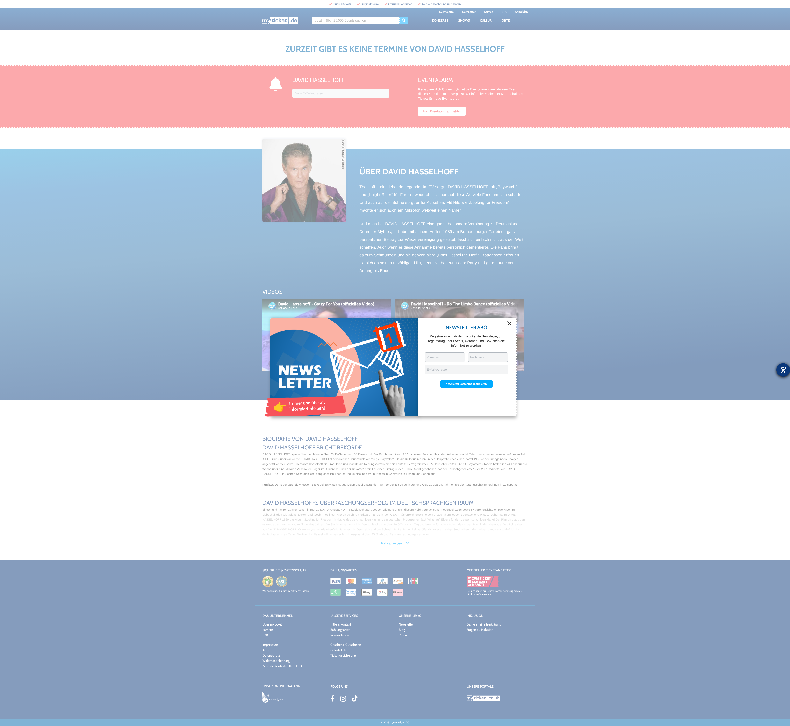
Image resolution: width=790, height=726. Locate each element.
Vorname (433, 357)
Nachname (477, 357)
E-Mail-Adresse (437, 369)
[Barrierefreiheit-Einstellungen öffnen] (783, 370)
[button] (466, 384)
